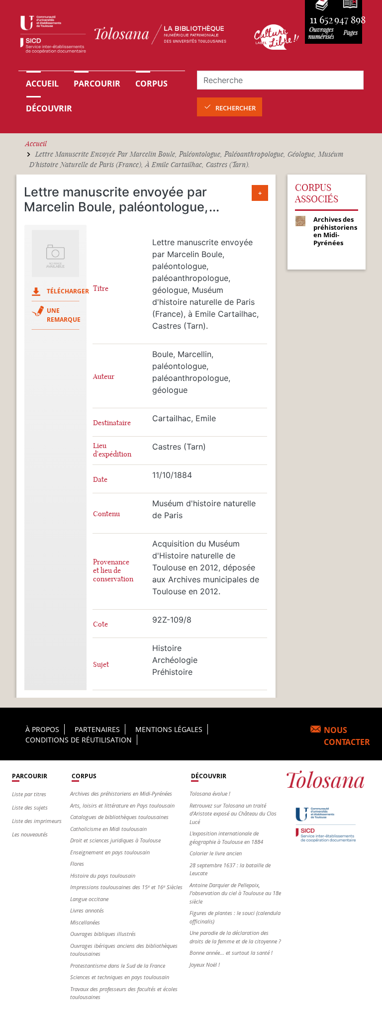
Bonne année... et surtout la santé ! (231, 952)
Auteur (103, 376)
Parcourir (97, 83)
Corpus (151, 83)
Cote (100, 624)
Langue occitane (89, 899)
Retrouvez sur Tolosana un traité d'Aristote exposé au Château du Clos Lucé (233, 814)
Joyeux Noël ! (205, 964)
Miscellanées (85, 922)
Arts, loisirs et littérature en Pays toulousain (122, 805)
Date (100, 479)
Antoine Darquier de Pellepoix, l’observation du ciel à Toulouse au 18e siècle (235, 893)
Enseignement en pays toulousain (110, 852)
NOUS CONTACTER (347, 736)
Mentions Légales (168, 729)
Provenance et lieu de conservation (113, 570)
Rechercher (235, 107)
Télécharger (68, 291)
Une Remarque (64, 315)
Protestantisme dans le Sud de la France (117, 965)
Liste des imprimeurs (37, 821)
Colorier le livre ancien (216, 853)
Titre (100, 288)
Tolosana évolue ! (210, 793)
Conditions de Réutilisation (78, 739)
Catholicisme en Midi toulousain (108, 828)
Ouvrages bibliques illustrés (103, 933)
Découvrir (49, 108)
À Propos (42, 729)
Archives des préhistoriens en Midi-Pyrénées (121, 793)
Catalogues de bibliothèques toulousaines (119, 817)
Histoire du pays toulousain (102, 875)
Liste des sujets (30, 807)
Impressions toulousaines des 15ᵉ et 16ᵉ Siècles (126, 887)
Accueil (42, 83)
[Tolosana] (130, 36)
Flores (77, 863)
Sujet (101, 664)
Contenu (106, 514)
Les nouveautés (30, 834)
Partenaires (97, 729)
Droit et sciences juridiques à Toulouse (115, 840)
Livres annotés (87, 910)
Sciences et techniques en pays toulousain (119, 977)
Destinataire (112, 423)
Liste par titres (29, 794)
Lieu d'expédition (112, 450)
